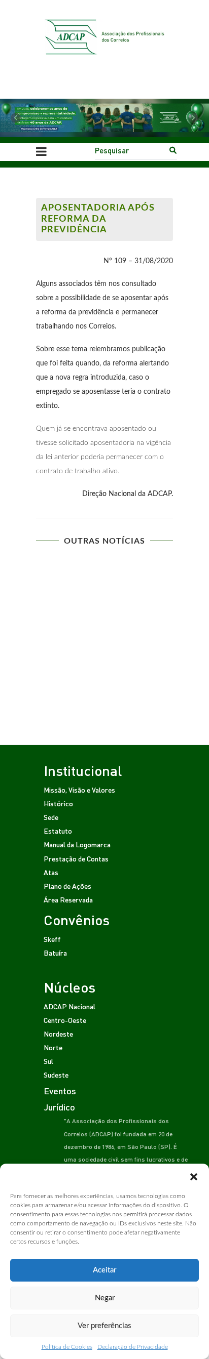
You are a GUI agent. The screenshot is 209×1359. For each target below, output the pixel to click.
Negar (105, 1298)
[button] (194, 1176)
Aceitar (104, 1270)
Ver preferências (104, 1326)
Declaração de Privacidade (132, 1347)
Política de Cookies (67, 1347)
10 (146, 633)
